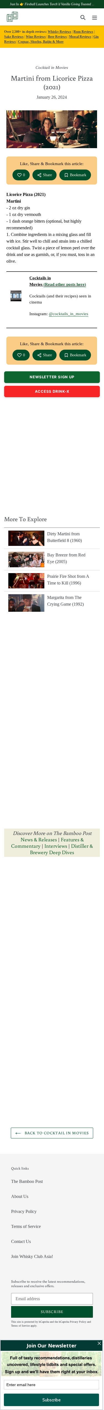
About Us (19, 1196)
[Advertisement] (52, 455)
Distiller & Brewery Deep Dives (61, 849)
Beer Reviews (57, 37)
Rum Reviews (83, 32)
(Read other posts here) (65, 284)
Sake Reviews (14, 37)
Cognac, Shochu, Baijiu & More (41, 42)
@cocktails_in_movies (68, 314)
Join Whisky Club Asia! (32, 1256)
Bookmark (78, 175)
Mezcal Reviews (80, 37)
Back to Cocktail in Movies (56, 1132)
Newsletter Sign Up (52, 377)
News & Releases (39, 839)
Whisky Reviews (59, 32)
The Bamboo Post (27, 1181)
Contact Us (21, 1241)
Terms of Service (26, 1226)
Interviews (55, 845)
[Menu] (94, 17)
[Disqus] (52, 931)
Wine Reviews (36, 37)
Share (47, 175)
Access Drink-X (52, 391)
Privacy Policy (24, 1211)
